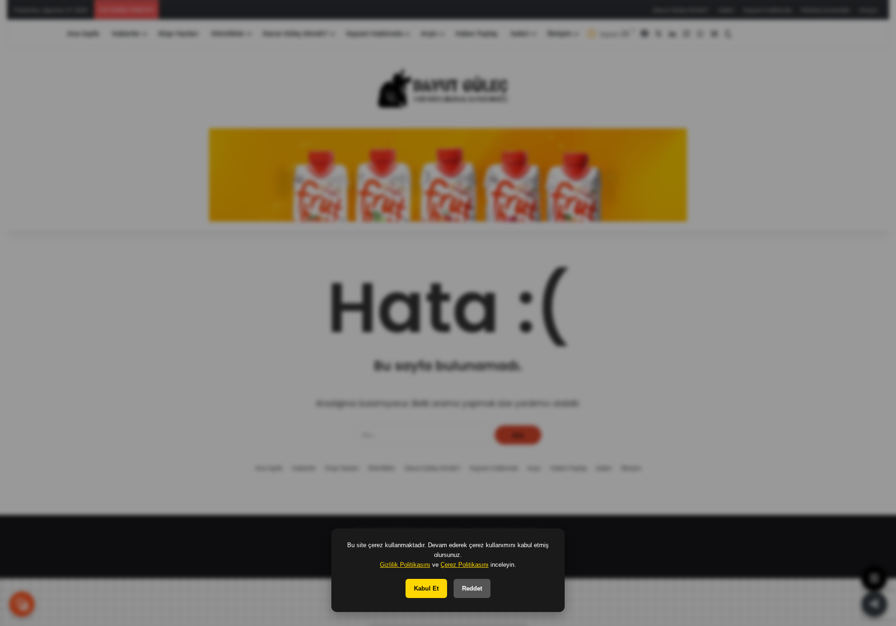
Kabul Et (426, 588)
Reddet (472, 588)
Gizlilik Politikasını (405, 564)
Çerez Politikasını (465, 564)
